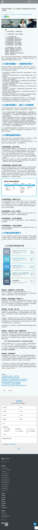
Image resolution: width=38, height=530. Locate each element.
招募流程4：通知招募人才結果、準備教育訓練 (14, 52)
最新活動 (3, 499)
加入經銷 (3, 497)
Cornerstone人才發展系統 (5, 469)
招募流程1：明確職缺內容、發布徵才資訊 (13, 48)
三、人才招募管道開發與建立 (11, 36)
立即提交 (19, 448)
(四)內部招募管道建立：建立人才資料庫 (13, 42)
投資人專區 (3, 503)
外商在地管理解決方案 (5, 484)
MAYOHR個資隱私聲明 (11, 444)
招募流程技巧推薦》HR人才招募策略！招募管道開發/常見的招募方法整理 (20, 14)
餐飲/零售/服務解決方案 (5, 479)
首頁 (2, 14)
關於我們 (3, 493)
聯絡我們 (3, 505)
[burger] (36, 2)
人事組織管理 (10, 390)
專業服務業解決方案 (4, 488)
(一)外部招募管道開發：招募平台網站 (12, 38)
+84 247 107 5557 (4, 519)
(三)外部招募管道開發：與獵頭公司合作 (13, 40)
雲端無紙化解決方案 (4, 490)
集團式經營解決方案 (4, 475)
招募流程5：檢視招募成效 (10, 54)
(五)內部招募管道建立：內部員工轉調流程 (13, 43)
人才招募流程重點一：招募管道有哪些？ (15, 31)
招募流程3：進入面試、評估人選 (11, 51)
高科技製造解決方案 (4, 477)
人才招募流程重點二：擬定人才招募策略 (15, 34)
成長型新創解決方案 (4, 486)
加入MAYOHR (4, 507)
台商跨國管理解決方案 (5, 482)
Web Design (3, 462)
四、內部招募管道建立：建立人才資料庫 (13, 47)
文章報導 (6, 14)
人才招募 (3, 390)
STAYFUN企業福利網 (5, 473)
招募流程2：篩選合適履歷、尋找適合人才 (13, 50)
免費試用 (29, 1)
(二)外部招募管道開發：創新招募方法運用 (13, 39)
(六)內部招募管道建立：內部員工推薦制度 (13, 44)
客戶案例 (3, 495)
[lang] (34, 2)
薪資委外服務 (3, 471)
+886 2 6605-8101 (5, 516)
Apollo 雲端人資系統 (4, 468)
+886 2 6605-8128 (4, 513)
